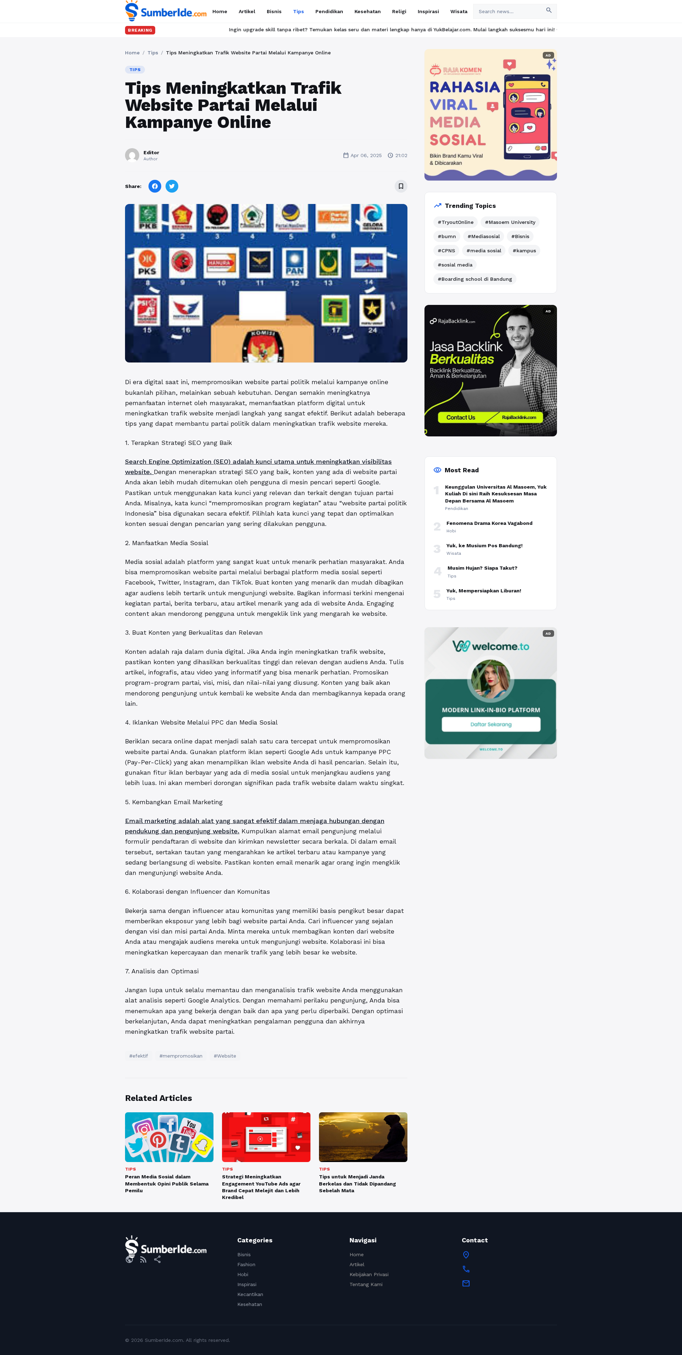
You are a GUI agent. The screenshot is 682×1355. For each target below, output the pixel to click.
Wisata (458, 11)
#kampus (524, 250)
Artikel (247, 11)
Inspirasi (428, 11)
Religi (399, 11)
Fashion (246, 1264)
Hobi (242, 1274)
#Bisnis (520, 236)
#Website (225, 1056)
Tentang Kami (366, 1284)
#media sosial (483, 250)
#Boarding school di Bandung (475, 279)
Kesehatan (367, 11)
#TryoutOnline (455, 222)
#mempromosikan (180, 1056)
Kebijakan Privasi (369, 1274)
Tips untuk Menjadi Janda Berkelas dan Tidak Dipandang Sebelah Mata (357, 1183)
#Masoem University (510, 222)
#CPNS (446, 250)
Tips (298, 11)
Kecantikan (250, 1294)
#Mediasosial (483, 236)
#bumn (447, 236)
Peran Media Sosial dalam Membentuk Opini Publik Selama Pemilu (167, 1183)
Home (219, 11)
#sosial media (455, 265)
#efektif (138, 1056)
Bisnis (274, 11)
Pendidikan (329, 11)
